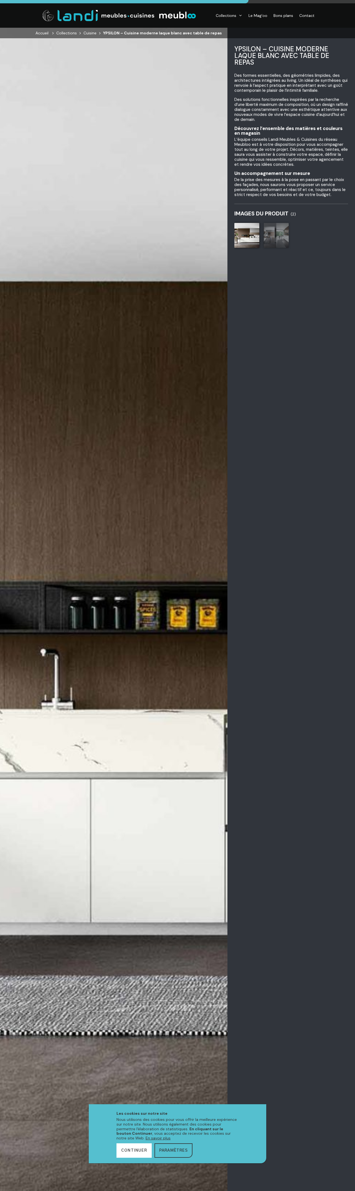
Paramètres (173, 1150)
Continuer (134, 1150)
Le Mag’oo (257, 15)
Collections (226, 15)
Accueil (42, 32)
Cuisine (90, 32)
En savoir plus (158, 1138)
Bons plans (283, 15)
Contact (307, 15)
